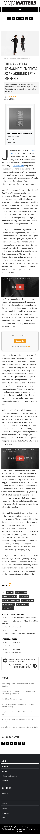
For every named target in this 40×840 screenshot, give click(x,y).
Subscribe (20, 341)
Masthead (4, 766)
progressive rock (8, 604)
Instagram (5, 813)
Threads (4, 818)
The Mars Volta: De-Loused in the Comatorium (18, 634)
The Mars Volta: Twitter (10, 646)
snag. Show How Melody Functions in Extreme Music (19, 727)
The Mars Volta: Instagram (11, 653)
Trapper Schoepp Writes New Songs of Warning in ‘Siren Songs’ (22, 660)
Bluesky (4, 803)
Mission (4, 771)
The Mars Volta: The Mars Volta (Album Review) (18, 617)
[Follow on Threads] (26, 18)
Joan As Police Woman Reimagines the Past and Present (17, 720)
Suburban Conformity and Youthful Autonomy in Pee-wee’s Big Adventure (18, 692)
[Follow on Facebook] (18, 18)
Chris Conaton (11, 96)
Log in (28, 346)
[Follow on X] (9, 18)
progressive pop (27, 600)
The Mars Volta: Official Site (11, 642)
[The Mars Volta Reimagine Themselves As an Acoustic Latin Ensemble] (20, 43)
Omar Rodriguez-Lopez (10, 600)
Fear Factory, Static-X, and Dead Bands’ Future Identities (17, 685)
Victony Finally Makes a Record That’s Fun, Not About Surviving (17, 705)
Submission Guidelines (9, 776)
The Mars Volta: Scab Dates (11, 630)
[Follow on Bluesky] (13, 18)
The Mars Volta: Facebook (10, 649)
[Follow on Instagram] (22, 18)
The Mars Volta (18, 166)
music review (24, 596)
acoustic (10, 593)
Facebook (4, 794)
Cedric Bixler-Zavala (9, 596)
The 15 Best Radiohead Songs (11, 699)
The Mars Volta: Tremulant (11, 627)
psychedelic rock (23, 604)
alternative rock (21, 593)
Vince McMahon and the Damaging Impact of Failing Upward (19, 666)
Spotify (4, 808)
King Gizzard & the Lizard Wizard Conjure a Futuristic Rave (19, 713)
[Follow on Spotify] (31, 18)
